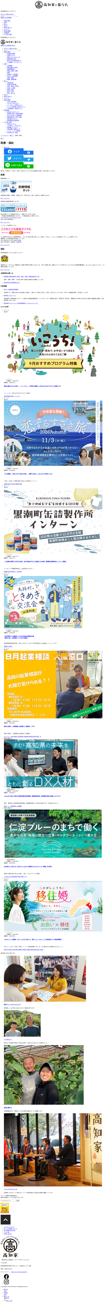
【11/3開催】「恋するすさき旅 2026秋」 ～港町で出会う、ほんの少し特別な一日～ (28, 473)
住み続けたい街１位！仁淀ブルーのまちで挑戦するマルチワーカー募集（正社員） (28, 866)
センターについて (9, 1227)
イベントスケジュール (10, 1189)
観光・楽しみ (11, 93)
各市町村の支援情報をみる (12, 282)
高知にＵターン (11, 124)
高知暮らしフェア (12, 127)
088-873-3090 (17, 240)
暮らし (6, 24)
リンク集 (6, 1232)
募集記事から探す (12, 67)
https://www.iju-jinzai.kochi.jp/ (19, 1272)
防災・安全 (10, 91)
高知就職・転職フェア (13, 129)
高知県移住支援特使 (13, 120)
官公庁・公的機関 (12, 76)
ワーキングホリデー (13, 103)
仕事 (5, 22)
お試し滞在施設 (11, 101)
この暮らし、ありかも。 (14, 125)
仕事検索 (9, 65)
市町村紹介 (10, 82)
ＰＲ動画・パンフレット (14, 62)
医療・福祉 (10, 89)
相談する (3, 45)
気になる (9, 1300)
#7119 (5, 217)
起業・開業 (10, 77)
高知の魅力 (7, 20)
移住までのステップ (13, 112)
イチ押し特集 (8, 34)
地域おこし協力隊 (12, 74)
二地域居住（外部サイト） (15, 108)
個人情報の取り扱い (10, 1230)
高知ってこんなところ (13, 57)
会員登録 (8, 45)
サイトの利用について (10, 1228)
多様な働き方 (8, 1107)
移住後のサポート (12, 118)
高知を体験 (7, 31)
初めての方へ (10, 14)
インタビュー (8, 1039)
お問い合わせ (8, 1233)
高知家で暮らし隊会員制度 (15, 113)
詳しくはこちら (5, 198)
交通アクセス (11, 55)
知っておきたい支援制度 (14, 115)
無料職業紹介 (11, 69)
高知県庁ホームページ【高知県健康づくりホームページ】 (21, 303)
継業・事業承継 (11, 79)
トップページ (5, 135)
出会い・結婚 (11, 88)
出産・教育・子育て (13, 86)
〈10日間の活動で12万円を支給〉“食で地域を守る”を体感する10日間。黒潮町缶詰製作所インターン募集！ (35, 561)
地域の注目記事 (11, 84)
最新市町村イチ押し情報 (14, 117)
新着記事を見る (11, 58)
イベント (6, 29)
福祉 (8, 72)
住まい (6, 26)
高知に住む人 (8, 27)
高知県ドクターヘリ (10, 295)
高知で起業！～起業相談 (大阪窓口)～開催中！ (17, 726)
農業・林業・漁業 (12, 70)
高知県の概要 (11, 53)
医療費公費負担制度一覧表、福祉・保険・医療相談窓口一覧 (21, 276)
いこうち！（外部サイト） (15, 105)
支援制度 (6, 32)
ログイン (3, 14)
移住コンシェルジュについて (12, 1004)
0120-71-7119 (17, 217)
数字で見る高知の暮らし (14, 60)
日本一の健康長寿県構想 (11, 289)
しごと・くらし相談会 (13, 130)
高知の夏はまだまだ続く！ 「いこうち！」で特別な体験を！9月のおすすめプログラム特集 (30, 386)
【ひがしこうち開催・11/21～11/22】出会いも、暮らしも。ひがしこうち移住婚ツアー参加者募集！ (33, 939)
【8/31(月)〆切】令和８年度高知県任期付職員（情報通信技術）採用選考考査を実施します (30, 796)
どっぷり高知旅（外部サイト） (16, 106)
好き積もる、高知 (12, 132)
